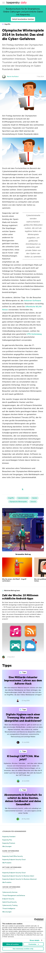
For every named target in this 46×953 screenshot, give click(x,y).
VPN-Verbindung (34, 334)
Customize (32, 944)
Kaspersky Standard (8, 836)
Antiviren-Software (32, 300)
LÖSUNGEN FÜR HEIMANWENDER (14, 831)
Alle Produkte (6, 863)
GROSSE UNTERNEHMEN (11, 887)
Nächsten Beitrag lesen (12, 590)
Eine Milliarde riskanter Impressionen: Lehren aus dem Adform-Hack (23, 680)
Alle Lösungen (7, 846)
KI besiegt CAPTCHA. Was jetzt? (23, 758)
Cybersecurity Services (9, 892)
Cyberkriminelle (23, 498)
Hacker (34, 498)
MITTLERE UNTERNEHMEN (11, 867)
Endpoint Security (8, 899)
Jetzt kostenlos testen (23, 19)
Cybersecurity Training (9, 905)
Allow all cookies (12, 944)
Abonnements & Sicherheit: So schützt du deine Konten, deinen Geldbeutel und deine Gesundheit (23, 799)
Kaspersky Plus (7, 840)
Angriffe (7, 24)
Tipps (24, 672)
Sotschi (33, 501)
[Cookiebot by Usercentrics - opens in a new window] (34, 919)
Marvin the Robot (13, 76)
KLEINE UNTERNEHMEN (10, 851)
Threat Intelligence (8, 908)
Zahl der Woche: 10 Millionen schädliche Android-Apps (20, 597)
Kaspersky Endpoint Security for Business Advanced (19, 879)
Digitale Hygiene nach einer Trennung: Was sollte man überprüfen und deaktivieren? (23, 717)
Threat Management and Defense (13, 895)
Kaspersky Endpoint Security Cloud (13, 859)
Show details (34, 940)
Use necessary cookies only (23, 949)
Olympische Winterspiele (18, 501)
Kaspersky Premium (8, 843)
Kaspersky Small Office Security (12, 856)
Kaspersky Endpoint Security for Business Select (18, 876)
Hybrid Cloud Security (9, 902)
